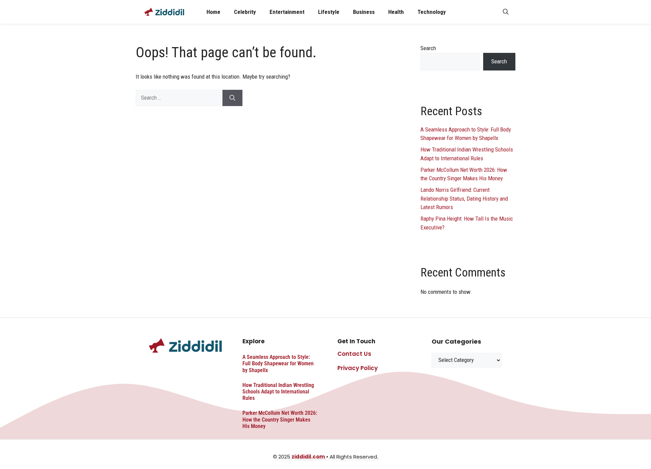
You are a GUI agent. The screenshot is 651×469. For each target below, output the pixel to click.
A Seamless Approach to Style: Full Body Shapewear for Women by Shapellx (278, 363)
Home (213, 11)
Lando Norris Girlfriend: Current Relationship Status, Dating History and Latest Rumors (464, 198)
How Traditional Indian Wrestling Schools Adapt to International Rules (278, 391)
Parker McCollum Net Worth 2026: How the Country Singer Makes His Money (279, 419)
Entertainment (287, 11)
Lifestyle (328, 11)
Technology (431, 11)
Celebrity (245, 11)
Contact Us (354, 354)
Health (396, 11)
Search (428, 48)
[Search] (232, 98)
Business (364, 11)
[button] (505, 12)
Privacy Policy (357, 368)
